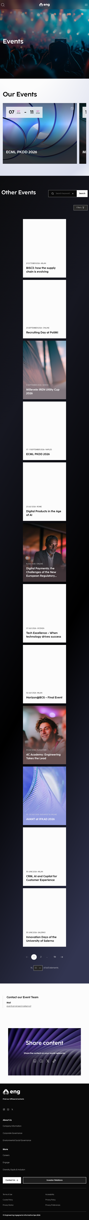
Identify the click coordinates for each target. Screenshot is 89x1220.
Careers (6, 1155)
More (5, 1149)
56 (55, 957)
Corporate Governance (12, 1133)
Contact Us (10, 1180)
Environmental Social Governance (17, 1140)
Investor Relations (55, 1180)
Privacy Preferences (52, 1205)
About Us (7, 1120)
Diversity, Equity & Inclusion (14, 1170)
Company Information (12, 1126)
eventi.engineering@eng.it (19, 1006)
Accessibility (49, 1194)
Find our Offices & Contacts (13, 1099)
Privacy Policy (50, 1200)
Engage (6, 1162)
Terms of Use (7, 1194)
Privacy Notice (8, 1205)
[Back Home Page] (44, 4)
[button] (2, 5)
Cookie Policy (8, 1200)
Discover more (15, 157)
